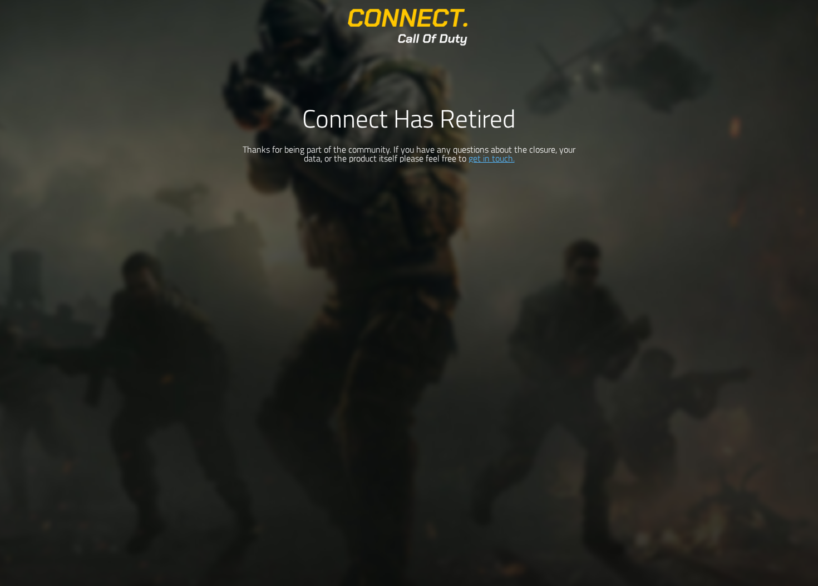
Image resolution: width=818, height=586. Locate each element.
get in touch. (492, 158)
